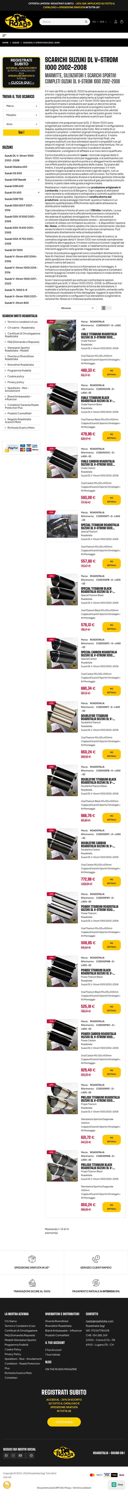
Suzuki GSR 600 (14, 186)
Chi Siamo (11, 1321)
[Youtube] (20, 1455)
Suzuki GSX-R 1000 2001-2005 (20, 219)
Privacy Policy (13, 1354)
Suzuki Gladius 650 (16, 166)
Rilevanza (66, 308)
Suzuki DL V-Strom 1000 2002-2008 (19, 158)
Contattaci (11, 1377)
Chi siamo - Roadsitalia (20, 327)
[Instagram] (13, 1455)
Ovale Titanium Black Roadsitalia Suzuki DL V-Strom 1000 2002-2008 (97, 399)
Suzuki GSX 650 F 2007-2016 (19, 208)
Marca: (84, 321)
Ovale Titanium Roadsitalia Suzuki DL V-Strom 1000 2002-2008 (99, 335)
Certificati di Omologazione (21, 1330)
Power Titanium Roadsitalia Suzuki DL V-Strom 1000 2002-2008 (99, 908)
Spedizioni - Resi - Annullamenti (17, 389)
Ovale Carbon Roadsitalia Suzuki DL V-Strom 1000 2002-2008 (98, 463)
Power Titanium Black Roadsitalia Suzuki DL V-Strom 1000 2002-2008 (97, 972)
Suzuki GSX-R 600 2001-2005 (19, 230)
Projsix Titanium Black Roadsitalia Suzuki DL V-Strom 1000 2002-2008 (97, 1166)
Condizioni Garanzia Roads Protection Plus (22, 406)
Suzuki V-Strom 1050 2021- (21, 296)
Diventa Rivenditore (56, 1321)
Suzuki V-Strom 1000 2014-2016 (21, 270)
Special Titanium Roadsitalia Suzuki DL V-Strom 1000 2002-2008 (100, 526)
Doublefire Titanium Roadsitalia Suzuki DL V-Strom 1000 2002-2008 (97, 717)
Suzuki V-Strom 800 (17, 302)
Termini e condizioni (82, 1488)
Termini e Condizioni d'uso (20, 1325)
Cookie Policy (13, 1349)
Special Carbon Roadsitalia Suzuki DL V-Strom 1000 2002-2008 (99, 654)
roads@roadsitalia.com (99, 1321)
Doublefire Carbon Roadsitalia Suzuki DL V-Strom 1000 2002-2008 (97, 844)
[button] (64, 1422)
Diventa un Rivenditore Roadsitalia (19, 357)
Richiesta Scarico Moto (20, 427)
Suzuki (7, 147)
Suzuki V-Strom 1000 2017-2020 (21, 281)
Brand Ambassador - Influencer (18, 398)
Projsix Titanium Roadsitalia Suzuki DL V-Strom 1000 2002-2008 (100, 1099)
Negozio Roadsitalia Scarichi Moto (18, 420)
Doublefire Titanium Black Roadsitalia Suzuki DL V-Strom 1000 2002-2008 (98, 781)
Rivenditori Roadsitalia (20, 364)
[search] (86, 21)
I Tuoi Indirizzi (52, 1354)
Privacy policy (15, 382)
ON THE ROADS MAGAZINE (61, 1369)
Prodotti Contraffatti (19, 413)
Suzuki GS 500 (13, 173)
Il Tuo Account (53, 1349)
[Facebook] (6, 1455)
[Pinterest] (31, 1455)
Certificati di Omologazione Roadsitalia (22, 335)
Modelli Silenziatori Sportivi (20, 1340)
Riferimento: (87, 325)
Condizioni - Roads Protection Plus (22, 1366)
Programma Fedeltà (19, 370)
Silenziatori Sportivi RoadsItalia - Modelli (17, 349)
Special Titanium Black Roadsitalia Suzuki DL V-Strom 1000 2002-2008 (97, 590)
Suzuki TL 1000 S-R (16, 289)
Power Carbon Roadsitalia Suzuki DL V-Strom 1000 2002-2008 (98, 1035)
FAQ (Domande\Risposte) (20, 1335)
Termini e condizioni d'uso (22, 321)
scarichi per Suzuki (101, 116)
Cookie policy (15, 376)
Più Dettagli (111, 373)
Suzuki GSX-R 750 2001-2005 (19, 241)
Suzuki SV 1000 (14, 250)
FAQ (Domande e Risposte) (23, 341)
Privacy (67, 1488)
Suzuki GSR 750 (14, 199)
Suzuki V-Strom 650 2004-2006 (21, 259)
